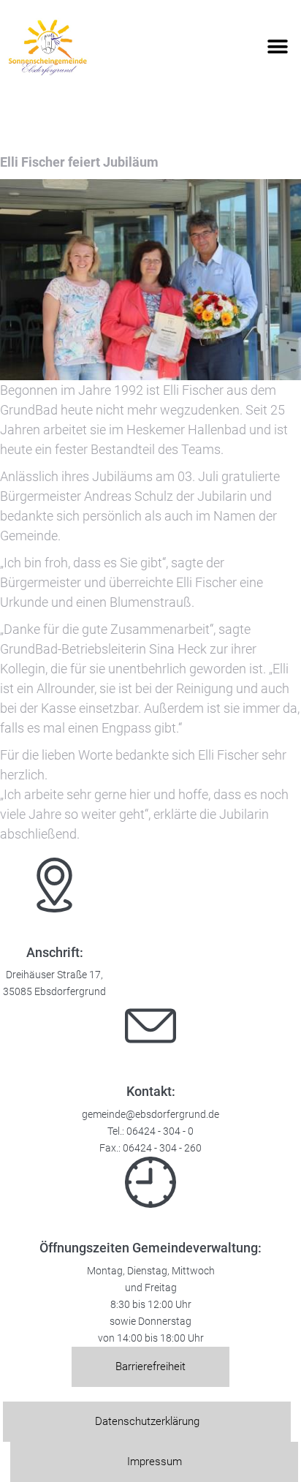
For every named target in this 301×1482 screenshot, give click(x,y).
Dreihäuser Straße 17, (54, 975)
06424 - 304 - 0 (160, 1131)
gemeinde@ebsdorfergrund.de (150, 1114)
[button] (277, 47)
